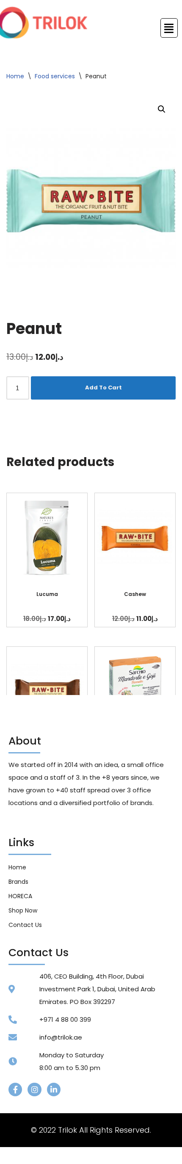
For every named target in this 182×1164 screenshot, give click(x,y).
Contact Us (25, 925)
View (47, 537)
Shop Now (22, 910)
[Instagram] (34, 1089)
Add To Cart (103, 387)
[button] (161, 109)
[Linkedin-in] (54, 1089)
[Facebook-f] (15, 1089)
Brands (18, 881)
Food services (55, 76)
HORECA (20, 896)
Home (15, 76)
